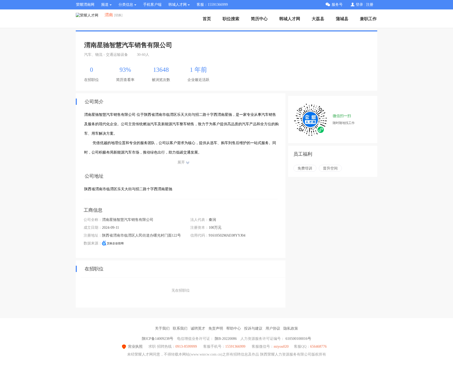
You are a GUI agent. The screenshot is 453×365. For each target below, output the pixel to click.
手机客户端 (152, 5)
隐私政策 (290, 328)
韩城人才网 (289, 19)
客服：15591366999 (212, 5)
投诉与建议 (253, 328)
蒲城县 (342, 19)
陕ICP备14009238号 (157, 339)
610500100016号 (298, 339)
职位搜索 (231, 19)
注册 (369, 5)
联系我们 (180, 328)
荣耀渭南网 (85, 5)
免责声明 (215, 328)
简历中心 (259, 19)
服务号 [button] (337, 5)
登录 (359, 5)
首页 (207, 19)
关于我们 (162, 328)
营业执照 (135, 346)
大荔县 (318, 19)
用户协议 (273, 328)
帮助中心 (233, 328)
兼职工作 (368, 19)
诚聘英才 (198, 328)
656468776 (318, 346)
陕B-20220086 (226, 339)
